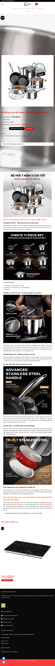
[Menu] (2, 4)
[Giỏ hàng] (36, 4)
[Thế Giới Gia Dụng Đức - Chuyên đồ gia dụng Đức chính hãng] (27, 4)
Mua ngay (29, 128)
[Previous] (1, 108)
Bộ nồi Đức (33, 8)
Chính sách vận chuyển (8, 618)
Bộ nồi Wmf (40, 8)
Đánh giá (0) (11, 154)
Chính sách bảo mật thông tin (10, 615)
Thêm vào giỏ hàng (16, 128)
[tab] (3, 154)
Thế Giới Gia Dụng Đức (12, 651)
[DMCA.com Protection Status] (3, 605)
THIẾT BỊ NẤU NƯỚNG (24, 8)
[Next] (6, 51)
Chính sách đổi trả (7, 622)
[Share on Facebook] (2, 139)
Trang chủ (14, 8)
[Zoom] (3, 52)
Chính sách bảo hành (8, 625)
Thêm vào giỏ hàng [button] (7, 580)
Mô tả (3, 154)
